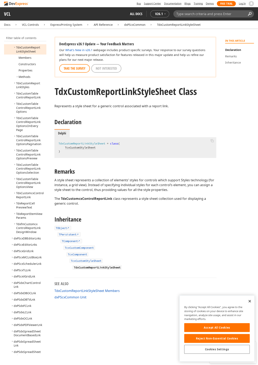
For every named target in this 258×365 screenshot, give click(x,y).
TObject (61, 228)
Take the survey (74, 68)
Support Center (152, 3)
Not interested (106, 68)
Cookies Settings (217, 349)
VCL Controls (30, 25)
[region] (217, 328)
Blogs (187, 3)
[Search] (249, 14)
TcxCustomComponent (79, 248)
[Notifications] (251, 3)
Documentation (172, 3)
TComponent (70, 241)
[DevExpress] (16, 4)
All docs (136, 13)
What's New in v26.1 (79, 50)
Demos (210, 3)
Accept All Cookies (217, 327)
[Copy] (212, 141)
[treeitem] (28, 49)
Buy (139, 3)
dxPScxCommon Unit (70, 297)
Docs (7, 25)
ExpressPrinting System (66, 25)
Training (198, 3)
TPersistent (67, 234)
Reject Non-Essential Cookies (217, 338)
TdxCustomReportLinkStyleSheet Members (87, 291)
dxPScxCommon (135, 25)
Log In (242, 3)
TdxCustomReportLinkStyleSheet (179, 25)
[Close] (249, 301)
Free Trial (226, 3)
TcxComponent (77, 254)
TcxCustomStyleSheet (80, 147)
